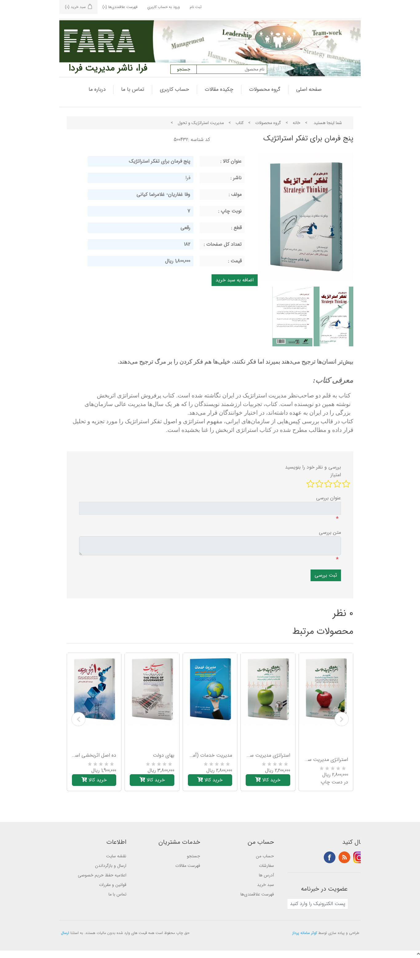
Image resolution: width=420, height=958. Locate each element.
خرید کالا (97, 780)
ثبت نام (196, 7)
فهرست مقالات (187, 865)
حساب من (265, 856)
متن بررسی (330, 532)
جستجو (193, 856)
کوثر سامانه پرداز (304, 933)
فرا (187, 178)
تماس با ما (132, 89)
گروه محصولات (264, 89)
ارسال (65, 933)
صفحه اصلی (309, 89)
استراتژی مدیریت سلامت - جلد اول (268, 755)
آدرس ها (266, 875)
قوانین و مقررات (112, 884)
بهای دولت (163, 755)
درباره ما (97, 89)
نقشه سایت (116, 856)
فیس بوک (329, 857)
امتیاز (336, 475)
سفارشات (266, 865)
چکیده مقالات (219, 89)
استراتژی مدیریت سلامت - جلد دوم (326, 759)
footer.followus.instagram (359, 857)
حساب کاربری (174, 89)
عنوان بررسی (328, 498)
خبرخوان (344, 857)
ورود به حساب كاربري (163, 7)
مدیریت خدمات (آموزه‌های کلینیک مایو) (210, 755)
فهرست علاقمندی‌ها (257, 894)
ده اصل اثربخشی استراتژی (94, 755)
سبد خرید (265, 884)
